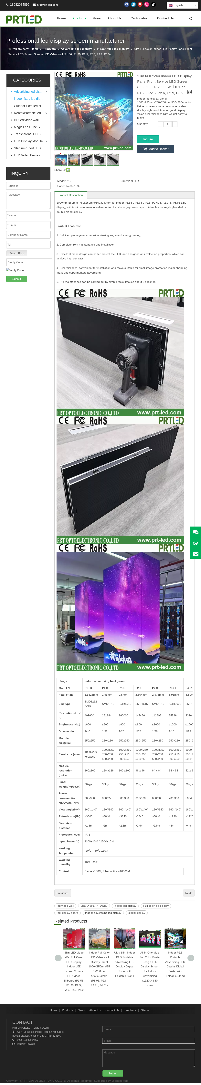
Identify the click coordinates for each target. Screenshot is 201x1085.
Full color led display (156, 905)
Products (67, 1010)
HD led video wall (26, 120)
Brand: (124, 180)
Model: (61, 180)
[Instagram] (146, 4)
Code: (61, 186)
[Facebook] (126, 4)
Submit (16, 278)
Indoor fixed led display (30, 98)
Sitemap (146, 1010)
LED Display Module (28, 141)
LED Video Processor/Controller (31, 155)
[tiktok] (153, 4)
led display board (67, 912)
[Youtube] (140, 4)
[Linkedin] (133, 4)
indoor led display (125, 905)
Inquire (148, 139)
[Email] (195, 553)
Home (53, 1010)
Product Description (70, 195)
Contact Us (112, 1010)
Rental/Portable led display (31, 113)
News (81, 1010)
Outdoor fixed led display (31, 106)
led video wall (65, 905)
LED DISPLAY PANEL (94, 905)
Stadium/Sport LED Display (31, 148)
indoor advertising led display (103, 912)
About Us (95, 1010)
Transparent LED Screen (31, 134)
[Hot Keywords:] (191, 19)
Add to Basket (158, 149)
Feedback (130, 1010)
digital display (136, 912)
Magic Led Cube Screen (31, 127)
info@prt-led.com (47, 4)
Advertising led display (30, 91)
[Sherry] (195, 532)
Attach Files (16, 253)
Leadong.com (120, 1080)
